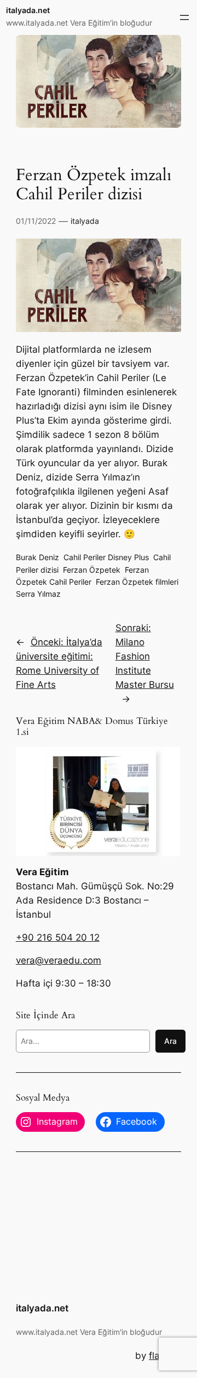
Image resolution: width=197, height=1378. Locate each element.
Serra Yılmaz (38, 593)
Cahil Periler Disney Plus (106, 557)
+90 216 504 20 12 (58, 937)
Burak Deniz (37, 557)
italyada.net (28, 10)
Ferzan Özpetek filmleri (137, 581)
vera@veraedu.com (58, 960)
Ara (170, 1041)
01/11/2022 (36, 220)
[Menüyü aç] (184, 17)
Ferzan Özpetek (91, 569)
